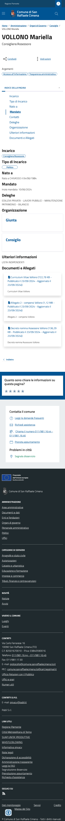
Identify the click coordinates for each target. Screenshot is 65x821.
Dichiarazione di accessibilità (16, 757)
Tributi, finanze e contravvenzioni (19, 581)
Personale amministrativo (15, 528)
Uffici (4, 538)
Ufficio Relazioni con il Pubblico (18, 674)
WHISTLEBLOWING (12, 742)
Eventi (5, 626)
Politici (5, 533)
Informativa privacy (12, 747)
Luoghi (5, 621)
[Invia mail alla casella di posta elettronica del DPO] (18, 702)
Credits (57, 805)
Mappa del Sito (22, 809)
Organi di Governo (38, 25)
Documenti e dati (11, 512)
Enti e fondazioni (10, 517)
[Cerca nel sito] (55, 14)
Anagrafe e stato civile (13, 555)
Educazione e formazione (15, 571)
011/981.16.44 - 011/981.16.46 (29, 655)
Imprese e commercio (13, 576)
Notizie (5, 598)
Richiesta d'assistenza (13, 777)
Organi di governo (11, 523)
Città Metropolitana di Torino (17, 732)
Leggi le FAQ (8, 766)
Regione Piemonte (12, 3)
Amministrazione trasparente (17, 762)
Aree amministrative (12, 507)
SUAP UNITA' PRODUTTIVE (16, 737)
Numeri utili (8, 684)
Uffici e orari (8, 679)
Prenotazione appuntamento (17, 773)
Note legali (7, 752)
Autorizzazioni (9, 560)
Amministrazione (19, 25)
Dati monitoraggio (11, 805)
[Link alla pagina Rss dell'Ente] (4, 793)
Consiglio (54, 25)
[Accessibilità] (8, 812)
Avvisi (5, 603)
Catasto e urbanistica (13, 566)
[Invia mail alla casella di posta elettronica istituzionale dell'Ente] (33, 664)
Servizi (37, 805)
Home (4, 25)
